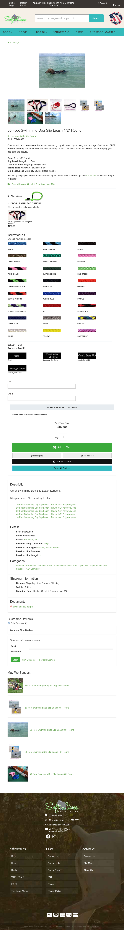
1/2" (43, 551)
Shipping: (21, 590)
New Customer (29, 659)
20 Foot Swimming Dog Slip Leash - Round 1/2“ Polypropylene (46, 507)
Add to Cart (64, 447)
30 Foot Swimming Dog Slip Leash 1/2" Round (47, 751)
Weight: (20, 587)
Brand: (19, 539)
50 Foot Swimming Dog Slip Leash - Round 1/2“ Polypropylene (46, 517)
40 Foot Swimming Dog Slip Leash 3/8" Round (52, 773)
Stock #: (20, 535)
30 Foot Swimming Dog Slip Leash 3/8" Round (52, 729)
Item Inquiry (38, 455)
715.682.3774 (55, 815)
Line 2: (10, 393)
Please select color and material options (29, 414)
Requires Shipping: (26, 583)
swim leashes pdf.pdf (23, 606)
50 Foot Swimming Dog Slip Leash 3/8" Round (47, 707)
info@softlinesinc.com (59, 825)
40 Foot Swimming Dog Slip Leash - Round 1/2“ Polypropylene (46, 514)
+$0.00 (15, 196)
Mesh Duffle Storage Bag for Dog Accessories (47, 685)
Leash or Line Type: (26, 547)
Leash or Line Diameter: (28, 551)
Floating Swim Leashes (48, 547)
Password (16, 651)
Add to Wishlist (64, 461)
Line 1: (10, 381)
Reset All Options (62, 468)
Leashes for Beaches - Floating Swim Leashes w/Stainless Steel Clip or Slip (52, 565)
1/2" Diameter (32, 568)
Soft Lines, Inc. (31, 539)
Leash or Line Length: (27, 555)
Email (13, 645)
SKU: (18, 531)
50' (41, 555)
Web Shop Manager (91, 926)
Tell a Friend (88, 455)
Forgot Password (47, 659)
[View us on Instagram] (54, 837)
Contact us (91, 175)
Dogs (46, 543)
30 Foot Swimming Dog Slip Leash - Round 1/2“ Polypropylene (46, 510)
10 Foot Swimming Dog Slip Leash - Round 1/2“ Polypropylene (46, 504)
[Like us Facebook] (48, 837)
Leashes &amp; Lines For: (29, 543)
